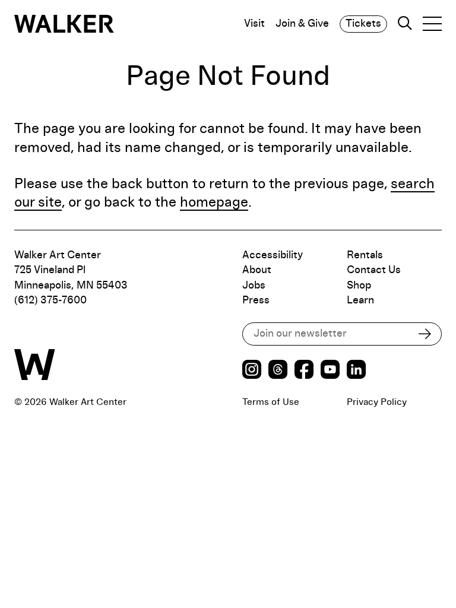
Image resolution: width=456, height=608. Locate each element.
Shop (359, 285)
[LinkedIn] (356, 371)
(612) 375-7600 (50, 300)
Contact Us (374, 270)
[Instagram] (251, 371)
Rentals (365, 255)
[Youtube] (330, 371)
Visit (254, 23)
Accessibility (272, 255)
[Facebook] (304, 371)
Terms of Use (270, 402)
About (256, 270)
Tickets (363, 23)
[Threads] (277, 371)
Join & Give (302, 23)
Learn (360, 300)
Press (256, 300)
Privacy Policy (377, 402)
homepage (214, 202)
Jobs (253, 285)
